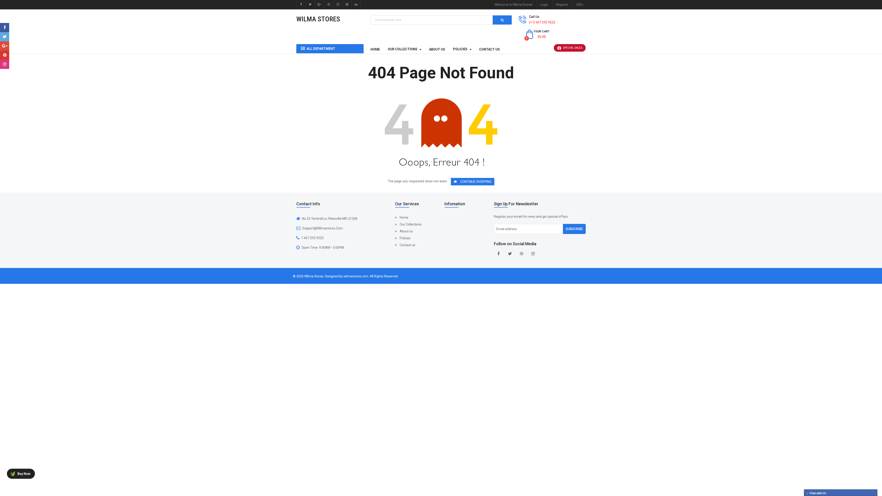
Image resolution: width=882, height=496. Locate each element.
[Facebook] (4, 27)
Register (562, 4)
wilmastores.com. (356, 276)
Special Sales (572, 47)
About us (406, 231)
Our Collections (410, 224)
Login (544, 4)
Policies (405, 238)
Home (404, 217)
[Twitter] (4, 36)
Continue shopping (476, 181)
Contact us (407, 245)
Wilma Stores (318, 19)
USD (580, 4)
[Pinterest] (4, 55)
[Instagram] (4, 64)
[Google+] (4, 46)
